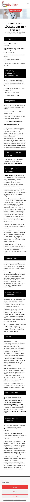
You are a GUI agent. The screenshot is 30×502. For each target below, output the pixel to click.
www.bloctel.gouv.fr (9, 137)
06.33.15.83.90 (15, 59)
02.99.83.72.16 (15, 95)
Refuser (15, 491)
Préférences (15, 496)
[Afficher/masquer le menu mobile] (28, 3)
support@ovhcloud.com (15, 121)
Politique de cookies (8, 500)
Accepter (15, 487)
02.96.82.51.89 (8, 61)
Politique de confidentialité (20, 500)
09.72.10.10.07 (15, 118)
